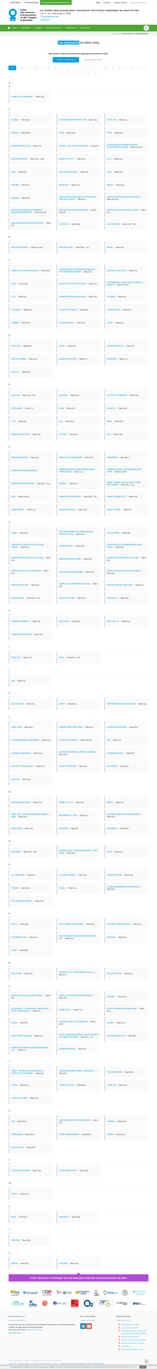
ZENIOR (14, 1263)
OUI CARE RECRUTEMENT (22, 901)
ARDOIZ (110, 185)
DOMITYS (15, 372)
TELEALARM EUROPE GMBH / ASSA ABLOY (76, 1071)
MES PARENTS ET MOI (68, 815)
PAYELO (14, 924)
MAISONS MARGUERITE (21, 802)
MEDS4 (110, 802)
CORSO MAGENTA (66, 323)
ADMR (61, 133)
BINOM (110, 247)
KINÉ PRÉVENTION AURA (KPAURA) (121, 704)
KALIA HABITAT (17, 704)
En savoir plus (15, 1333)
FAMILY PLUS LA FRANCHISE (70, 457)
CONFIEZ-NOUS (114, 310)
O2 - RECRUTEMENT (67, 875)
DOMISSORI (112, 359)
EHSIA (61, 408)
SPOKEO (110, 1023)
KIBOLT (62, 704)
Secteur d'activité (93, 60)
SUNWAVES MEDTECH (116, 1036)
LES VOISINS (112, 766)
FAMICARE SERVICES (19, 457)
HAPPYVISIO (64, 621)
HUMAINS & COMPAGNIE (21, 634)
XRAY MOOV (64, 1217)
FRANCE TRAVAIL (114, 510)
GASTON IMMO (113, 533)
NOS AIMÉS (15, 852)
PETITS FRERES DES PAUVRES (71, 924)
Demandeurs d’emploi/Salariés (56, 2)
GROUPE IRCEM (17, 598)
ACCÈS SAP (111, 120)
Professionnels (31, 2)
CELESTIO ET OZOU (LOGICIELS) (72, 284)
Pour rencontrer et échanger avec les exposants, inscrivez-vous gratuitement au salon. (79, 1277)
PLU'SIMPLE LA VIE (18, 937)
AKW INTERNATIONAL (68, 172)
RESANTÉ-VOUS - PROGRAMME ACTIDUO (76, 972)
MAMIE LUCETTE (66, 802)
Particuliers (15, 2)
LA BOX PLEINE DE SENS (117, 727)
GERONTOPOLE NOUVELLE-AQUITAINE (123, 571)
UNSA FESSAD (17, 1134)
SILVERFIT (111, 997)
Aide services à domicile (130, 1337)
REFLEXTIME (16, 974)
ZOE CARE (63, 1263)
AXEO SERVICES (113, 224)
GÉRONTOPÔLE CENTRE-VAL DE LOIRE (27, 558)
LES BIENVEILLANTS (115, 753)
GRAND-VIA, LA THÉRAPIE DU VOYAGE (74, 584)
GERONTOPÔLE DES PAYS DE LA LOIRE (122, 558)
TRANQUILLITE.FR (66, 1085)
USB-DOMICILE (17, 1147)
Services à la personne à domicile (133, 1340)
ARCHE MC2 (64, 185)
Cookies (34, 1363)
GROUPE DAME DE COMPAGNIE (120, 585)
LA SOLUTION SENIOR (68, 740)
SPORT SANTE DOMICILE (21, 1036)
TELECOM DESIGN (114, 1072)
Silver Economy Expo (35, 1330)
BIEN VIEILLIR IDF (66, 247)
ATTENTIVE (64, 224)
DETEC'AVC (16, 346)
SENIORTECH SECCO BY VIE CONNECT (27, 996)
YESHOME (15, 1240)
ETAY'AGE (63, 434)
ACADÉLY (15, 120)
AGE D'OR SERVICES (19, 159)
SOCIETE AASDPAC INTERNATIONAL (122, 1009)
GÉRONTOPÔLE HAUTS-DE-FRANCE (26, 571)
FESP (13, 497)
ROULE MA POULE (114, 974)
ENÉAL (109, 421)
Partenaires (85, 28)
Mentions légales (24, 1363)
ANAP (109, 172)
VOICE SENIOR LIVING (68, 1171)
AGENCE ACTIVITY (66, 159)
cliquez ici (133, 1367)
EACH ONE (15, 395)
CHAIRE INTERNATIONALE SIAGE (72, 297)
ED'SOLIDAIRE (17, 408)
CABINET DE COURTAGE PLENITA (25, 271)
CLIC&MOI (111, 297)
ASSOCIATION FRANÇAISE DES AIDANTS (123, 197)
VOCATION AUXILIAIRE (20, 1171)
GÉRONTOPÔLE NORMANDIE (71, 572)
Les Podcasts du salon (129, 1328)
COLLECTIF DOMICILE (68, 310)
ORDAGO (15, 888)
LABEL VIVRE (16, 727)
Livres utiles (125, 1346)
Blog (98, 2)
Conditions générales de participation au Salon (75, 1363)
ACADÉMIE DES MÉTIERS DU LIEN (72, 120)
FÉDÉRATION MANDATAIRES (22, 484)
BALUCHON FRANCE (19, 247)
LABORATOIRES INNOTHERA (71, 727)
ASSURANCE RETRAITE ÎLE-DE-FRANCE (27, 223)
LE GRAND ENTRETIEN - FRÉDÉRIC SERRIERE (77, 752)
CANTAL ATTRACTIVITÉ (116, 271)
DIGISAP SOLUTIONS (68, 359)
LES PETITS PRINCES (67, 766)
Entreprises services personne (132, 1343)
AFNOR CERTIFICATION (21, 146)
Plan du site (13, 1363)
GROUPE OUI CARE (67, 598)
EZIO (109, 434)
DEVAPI (62, 346)
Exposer (107, 2)
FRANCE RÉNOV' (18, 510)
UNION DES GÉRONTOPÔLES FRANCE (74, 1120)
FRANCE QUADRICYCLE (116, 497)
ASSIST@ (15, 198)
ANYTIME (15, 185)
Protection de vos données (48, 1363)
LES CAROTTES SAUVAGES (22, 766)
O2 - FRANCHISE (18, 875)
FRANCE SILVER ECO (67, 510)
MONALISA (63, 828)
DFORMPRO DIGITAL (115, 346)
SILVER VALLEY (65, 1010)
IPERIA (61, 657)
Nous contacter (98, 1363)
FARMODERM (112, 457)
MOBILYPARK (16, 828)
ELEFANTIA (111, 408)
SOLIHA (14, 1023)
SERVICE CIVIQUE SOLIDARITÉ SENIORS (75, 996)
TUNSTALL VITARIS (19, 1098)
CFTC (13, 297)
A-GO (109, 159)
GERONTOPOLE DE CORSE (70, 559)
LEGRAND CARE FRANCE (21, 753)
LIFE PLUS (15, 779)
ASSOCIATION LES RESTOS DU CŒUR (122, 210)
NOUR (109, 852)
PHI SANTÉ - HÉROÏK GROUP (118, 924)
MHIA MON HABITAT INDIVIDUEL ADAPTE (124, 814)
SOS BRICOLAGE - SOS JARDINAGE (73, 1022)
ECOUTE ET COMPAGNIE (117, 395)
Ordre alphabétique (66, 60)
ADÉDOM (15, 133)
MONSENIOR (112, 828)
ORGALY (62, 888)
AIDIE (13, 172)
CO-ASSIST (16, 310)
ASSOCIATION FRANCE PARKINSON (73, 210)
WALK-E (14, 1194)
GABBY (14, 533)
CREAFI (110, 323)
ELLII (61, 421)
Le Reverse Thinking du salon (132, 1349)
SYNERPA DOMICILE (67, 1049)
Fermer (142, 1367)
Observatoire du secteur (130, 1324)
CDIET (13, 284)
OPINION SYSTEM (114, 875)
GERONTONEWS (66, 546)
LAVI (108, 740)
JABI (13, 681)
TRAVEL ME (111, 1085)
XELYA (13, 1217)
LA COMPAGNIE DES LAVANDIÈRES (25, 740)
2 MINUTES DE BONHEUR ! (22, 97)
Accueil (116, 33)
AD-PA (109, 133)
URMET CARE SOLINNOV (69, 1134)
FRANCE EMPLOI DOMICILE (70, 497)
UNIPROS (111, 1121)
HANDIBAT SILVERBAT (20, 621)
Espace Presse (120, 2)
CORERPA (15, 323)
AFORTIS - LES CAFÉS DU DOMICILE (74, 146)
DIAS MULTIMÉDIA (18, 359)
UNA (13, 1121)
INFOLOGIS (16, 657)
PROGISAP (111, 937)
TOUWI (14, 1085)
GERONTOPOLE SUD (19, 585)
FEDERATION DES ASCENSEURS (24, 471)
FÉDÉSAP (62, 484)
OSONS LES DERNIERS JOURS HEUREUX (123, 887)
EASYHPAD (63, 395)
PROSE (14, 950)
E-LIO (13, 421)
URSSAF (110, 1134)
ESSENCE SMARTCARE (20, 434)
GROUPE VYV (112, 598)
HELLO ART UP (113, 621)
